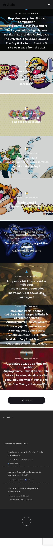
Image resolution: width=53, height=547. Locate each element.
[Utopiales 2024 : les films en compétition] (26, 30)
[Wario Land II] (26, 199)
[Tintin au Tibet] (26, 157)
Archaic (9, 4)
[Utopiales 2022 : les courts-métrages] (26, 284)
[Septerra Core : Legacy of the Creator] (26, 242)
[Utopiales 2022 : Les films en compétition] (26, 369)
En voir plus (26, 400)
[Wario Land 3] (26, 72)
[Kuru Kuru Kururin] (26, 115)
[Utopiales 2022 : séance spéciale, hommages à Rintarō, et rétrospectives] (26, 326)
